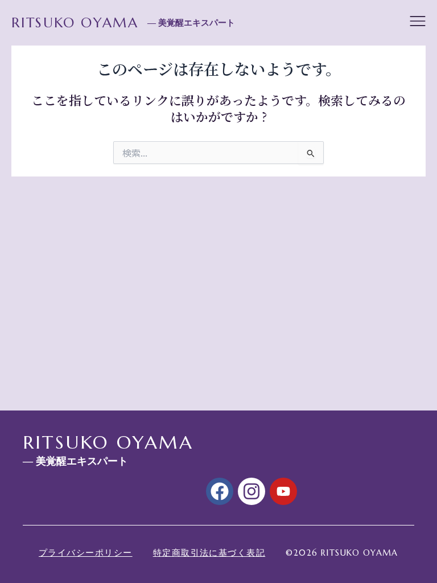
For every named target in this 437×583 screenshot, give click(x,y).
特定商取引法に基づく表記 (209, 553)
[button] (417, 23)
